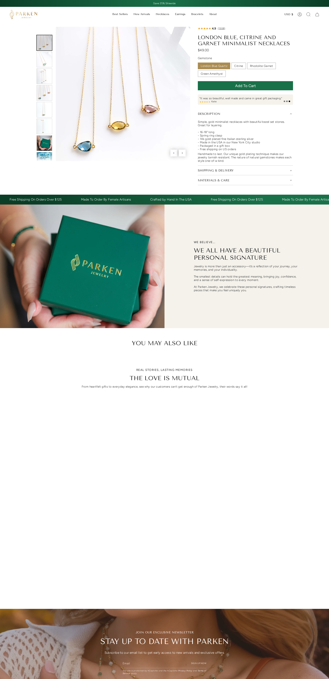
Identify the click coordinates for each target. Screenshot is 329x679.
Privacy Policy (185, 670)
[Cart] (317, 14)
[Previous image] (173, 153)
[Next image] (182, 153)
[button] (162, 14)
